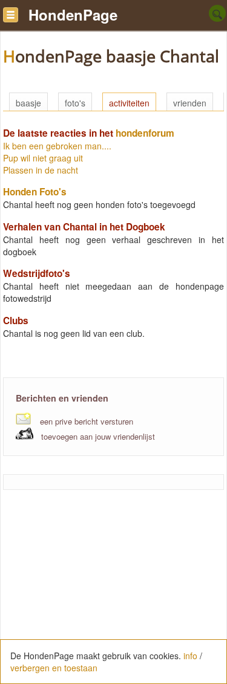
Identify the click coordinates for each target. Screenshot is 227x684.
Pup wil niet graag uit (43, 158)
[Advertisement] (114, 593)
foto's (75, 103)
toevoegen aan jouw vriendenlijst (98, 436)
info (190, 656)
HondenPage (72, 14)
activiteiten (129, 103)
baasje (28, 103)
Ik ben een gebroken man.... (57, 146)
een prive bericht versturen (86, 421)
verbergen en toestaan (53, 668)
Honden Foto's (35, 191)
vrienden (189, 103)
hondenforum (145, 133)
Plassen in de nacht (40, 170)
